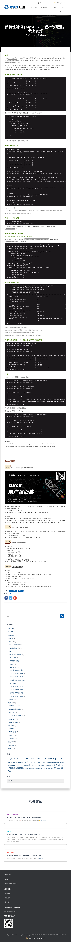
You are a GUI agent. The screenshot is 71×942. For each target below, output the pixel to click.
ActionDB (10, 628)
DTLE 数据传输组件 (14, 648)
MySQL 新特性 (13, 590)
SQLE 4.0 (48, 3)
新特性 (41, 768)
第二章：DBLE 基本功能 (16, 693)
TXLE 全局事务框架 (14, 661)
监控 (52, 768)
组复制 (59, 768)
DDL (30, 759)
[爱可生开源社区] (14, 7)
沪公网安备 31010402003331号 (36, 938)
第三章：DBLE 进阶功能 (16, 689)
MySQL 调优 (12, 712)
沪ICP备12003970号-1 (55, 935)
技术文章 (20, 590)
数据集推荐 (11, 745)
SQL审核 (40, 765)
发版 (17, 768)
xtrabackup (46, 765)
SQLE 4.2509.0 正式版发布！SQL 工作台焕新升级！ (25, 817)
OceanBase (11, 635)
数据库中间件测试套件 (11, 883)
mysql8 (59, 759)
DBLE (26, 759)
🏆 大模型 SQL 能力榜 (59, 3)
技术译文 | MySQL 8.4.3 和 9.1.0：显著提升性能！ (24, 855)
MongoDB (42, 759)
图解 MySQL (12, 719)
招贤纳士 (7, 898)
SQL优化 (35, 765)
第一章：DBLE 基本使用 (16, 670)
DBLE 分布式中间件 (14, 644)
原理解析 (11, 768)
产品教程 (11, 664)
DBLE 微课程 (13, 683)
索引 (55, 768)
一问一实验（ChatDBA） (15, 715)
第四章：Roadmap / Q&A (17, 680)
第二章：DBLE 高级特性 (16, 676)
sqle (15, 765)
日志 (44, 768)
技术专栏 (10, 703)
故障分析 (11, 738)
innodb (37, 759)
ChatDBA (10, 632)
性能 (30, 768)
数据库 (37, 768)
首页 (40, 3)
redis (53, 762)
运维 (9, 594)
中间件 (51, 765)
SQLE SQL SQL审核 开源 (25, 765)
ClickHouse (20, 759)
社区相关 (10, 748)
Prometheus (49, 762)
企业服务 (54, 7)
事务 (55, 765)
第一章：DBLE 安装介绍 (16, 686)
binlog (9, 759)
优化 (58, 765)
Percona (43, 762)
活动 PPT (7, 879)
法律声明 (63, 935)
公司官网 (7, 893)
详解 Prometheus (13, 722)
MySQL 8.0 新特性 (22, 762)
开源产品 (10, 642)
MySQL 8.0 (14, 762)
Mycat (47, 759)
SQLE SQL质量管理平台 (15, 654)
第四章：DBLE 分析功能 (16, 696)
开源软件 (26, 768)
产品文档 (33, 7)
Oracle (38, 762)
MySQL (53, 758)
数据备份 (33, 768)
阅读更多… (44, 820)
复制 (21, 768)
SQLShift (62, 11)
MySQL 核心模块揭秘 (14, 709)
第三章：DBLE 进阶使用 (16, 673)
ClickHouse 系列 (13, 705)
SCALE (10, 651)
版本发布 (11, 699)
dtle (32, 759)
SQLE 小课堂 (13, 657)
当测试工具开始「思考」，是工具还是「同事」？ (23, 834)
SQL (12, 765)
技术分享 (11, 735)
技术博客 (45, 7)
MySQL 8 (9, 762)
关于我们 (62, 7)
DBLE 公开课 (13, 667)
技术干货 (10, 725)
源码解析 (48, 768)
